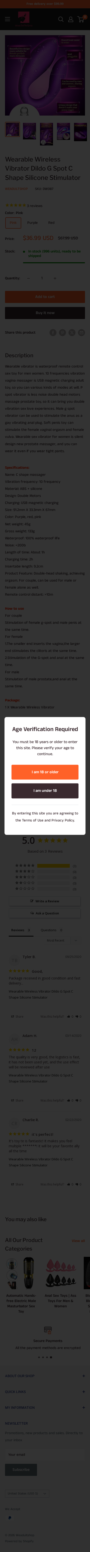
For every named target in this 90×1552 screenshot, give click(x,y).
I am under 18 (45, 791)
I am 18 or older (45, 772)
